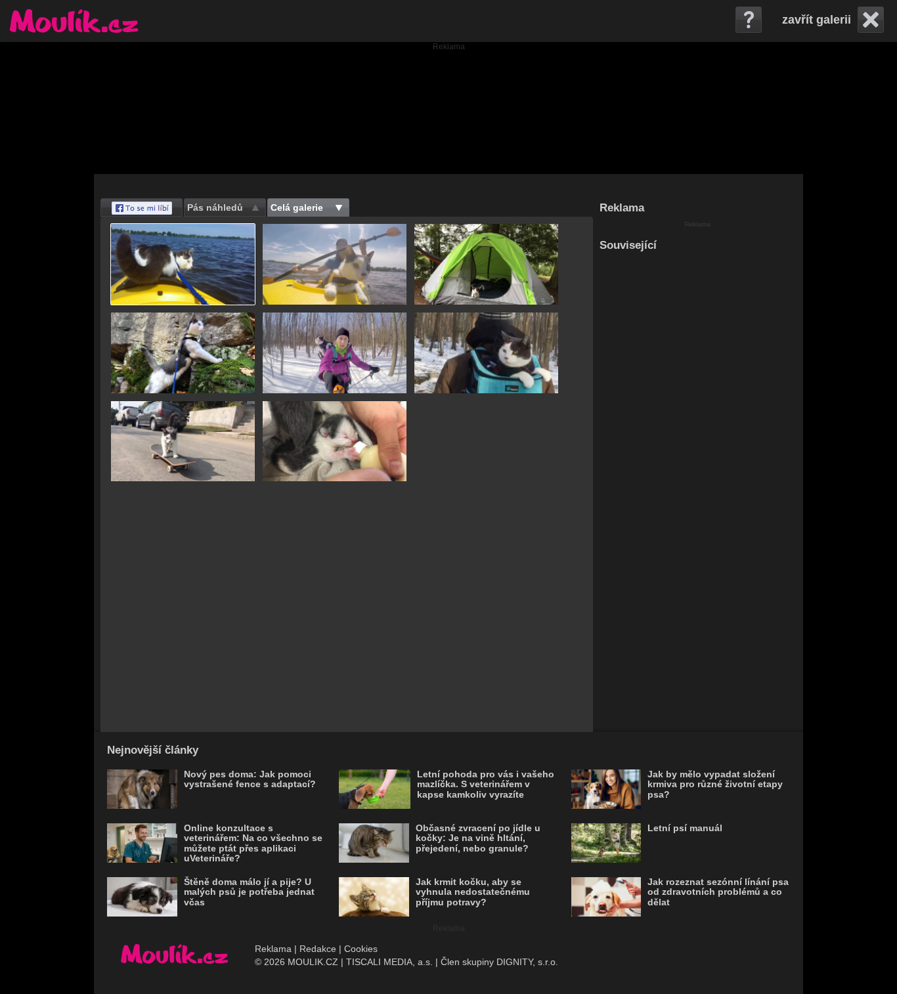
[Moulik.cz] (74, 21)
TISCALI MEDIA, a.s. (389, 962)
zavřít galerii (816, 19)
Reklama (273, 948)
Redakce (317, 948)
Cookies (361, 948)
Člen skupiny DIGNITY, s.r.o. (499, 962)
